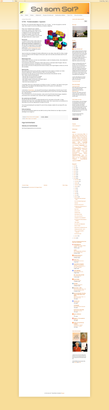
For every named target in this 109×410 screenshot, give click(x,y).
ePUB (75, 362)
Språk (82, 156)
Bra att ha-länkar (78, 15)
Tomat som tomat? (76, 86)
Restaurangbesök (75, 152)
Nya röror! (77, 209)
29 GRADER (76, 305)
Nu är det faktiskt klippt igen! (80, 201)
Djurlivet (74, 138)
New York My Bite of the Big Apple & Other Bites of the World (79, 294)
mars (76, 195)
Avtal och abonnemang (77, 134)
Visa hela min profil (76, 81)
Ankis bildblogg (77, 270)
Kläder (86, 143)
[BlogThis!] (43, 117)
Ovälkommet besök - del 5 (80, 229)
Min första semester (77, 280)
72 (74, 315)
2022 (75, 166)
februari (76, 196)
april (76, 193)
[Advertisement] (45, 172)
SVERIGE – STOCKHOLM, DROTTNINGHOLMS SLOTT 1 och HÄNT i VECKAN (79, 266)
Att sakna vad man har (79, 204)
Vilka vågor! (77, 222)
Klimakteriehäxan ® (78, 255)
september (77, 184)
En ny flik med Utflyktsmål (80, 224)
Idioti (78, 143)
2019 (75, 171)
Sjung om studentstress (78, 284)
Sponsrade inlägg (78, 156)
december (77, 179)
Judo (83, 143)
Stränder (85, 156)
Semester (74, 153)
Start (22, 15)
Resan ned (84, 150)
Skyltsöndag (76, 155)
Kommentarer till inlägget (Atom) (35, 187)
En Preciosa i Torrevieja (79, 309)
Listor (86, 145)
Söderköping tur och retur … (79, 271)
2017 (75, 174)
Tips (80, 157)
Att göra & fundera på (48, 15)
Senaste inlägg (25, 185)
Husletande (74, 143)
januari (76, 235)
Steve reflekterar (77, 314)
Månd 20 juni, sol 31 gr (78, 310)
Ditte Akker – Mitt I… (78, 287)
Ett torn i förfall (77, 225)
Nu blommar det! (78, 233)
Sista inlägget (76, 302)
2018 (75, 172)
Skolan (32, 15)
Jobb (81, 143)
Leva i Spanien (33, 118)
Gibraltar (76, 202)
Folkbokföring (84, 138)
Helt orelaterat (83, 140)
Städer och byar (75, 157)
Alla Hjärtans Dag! (78, 214)
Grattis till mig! (77, 212)
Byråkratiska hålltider (60, 15)
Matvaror (74, 149)
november (77, 181)
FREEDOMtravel (77, 244)
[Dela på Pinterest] (47, 117)
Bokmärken (81, 135)
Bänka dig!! (76, 319)
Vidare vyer (76, 259)
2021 (75, 167)
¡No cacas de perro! (78, 216)
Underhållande (83, 159)
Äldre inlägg (65, 185)
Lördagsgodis (76, 148)
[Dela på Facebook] (46, 117)
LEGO (73, 145)
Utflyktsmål (38, 15)
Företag (73, 139)
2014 (75, 238)
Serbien (80, 153)
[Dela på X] (44, 117)
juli (75, 188)
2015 (75, 178)
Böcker (78, 136)
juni (75, 190)
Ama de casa (76, 301)
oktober (76, 183)
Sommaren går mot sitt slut (78, 260)
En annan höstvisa (77, 256)
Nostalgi (79, 149)
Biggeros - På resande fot (79, 318)
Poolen (78, 150)
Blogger (62, 393)
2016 (75, 176)
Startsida (45, 185)
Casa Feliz (82, 136)
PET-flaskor (85, 149)
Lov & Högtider (79, 146)
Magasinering (84, 148)
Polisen (73, 150)
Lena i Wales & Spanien (79, 264)
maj (75, 191)
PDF (80, 362)
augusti (76, 186)
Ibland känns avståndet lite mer (81, 227)
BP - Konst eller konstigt (79, 274)
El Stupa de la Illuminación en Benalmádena (81, 207)
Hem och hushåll (79, 142)
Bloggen (77, 135)
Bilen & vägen (28, 118)
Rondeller (85, 152)
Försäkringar (78, 139)
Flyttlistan (79, 138)
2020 (75, 169)
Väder (79, 160)
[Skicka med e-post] (41, 117)
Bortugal (75, 283)
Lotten (75, 250)
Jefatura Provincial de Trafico (34, 47)
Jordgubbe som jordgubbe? (80, 217)
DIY (86, 136)
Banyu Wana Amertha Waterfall (79, 306)
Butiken (85, 135)
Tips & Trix (69, 15)
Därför (26, 15)
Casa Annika (76, 279)
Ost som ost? (77, 210)
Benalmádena (31, 90)
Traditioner (84, 157)
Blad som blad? (75, 91)
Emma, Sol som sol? (78, 49)
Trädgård (74, 159)
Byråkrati (74, 136)
